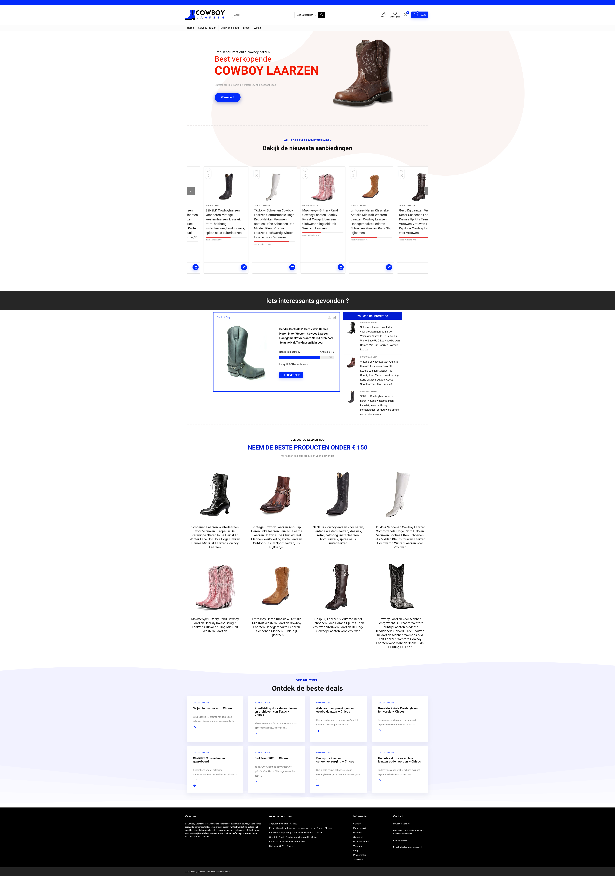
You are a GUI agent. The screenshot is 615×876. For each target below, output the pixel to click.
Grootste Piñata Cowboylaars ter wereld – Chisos (293, 837)
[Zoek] (321, 15)
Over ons (357, 832)
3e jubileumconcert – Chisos (283, 823)
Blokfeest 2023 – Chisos (281, 846)
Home (190, 27)
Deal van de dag (230, 27)
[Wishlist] (395, 14)
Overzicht (358, 837)
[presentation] (191, 191)
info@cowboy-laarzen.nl (411, 847)
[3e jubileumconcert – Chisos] (215, 719)
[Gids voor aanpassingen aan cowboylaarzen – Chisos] (338, 719)
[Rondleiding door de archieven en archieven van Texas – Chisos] (276, 719)
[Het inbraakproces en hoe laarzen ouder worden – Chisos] (400, 769)
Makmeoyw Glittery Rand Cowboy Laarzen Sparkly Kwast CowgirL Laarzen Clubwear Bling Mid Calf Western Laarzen (305, 219)
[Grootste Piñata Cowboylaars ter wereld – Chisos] (400, 719)
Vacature (357, 846)
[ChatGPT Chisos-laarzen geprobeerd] (215, 769)
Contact (357, 823)
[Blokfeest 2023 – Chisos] (276, 769)
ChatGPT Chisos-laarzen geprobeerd (287, 841)
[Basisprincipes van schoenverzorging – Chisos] (338, 769)
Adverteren (358, 859)
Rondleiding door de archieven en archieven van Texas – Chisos (300, 828)
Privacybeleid (359, 855)
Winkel (257, 27)
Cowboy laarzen (207, 27)
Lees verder (229, 267)
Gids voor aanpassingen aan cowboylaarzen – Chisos (295, 832)
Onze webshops (361, 841)
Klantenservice (360, 828)
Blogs (246, 27)
